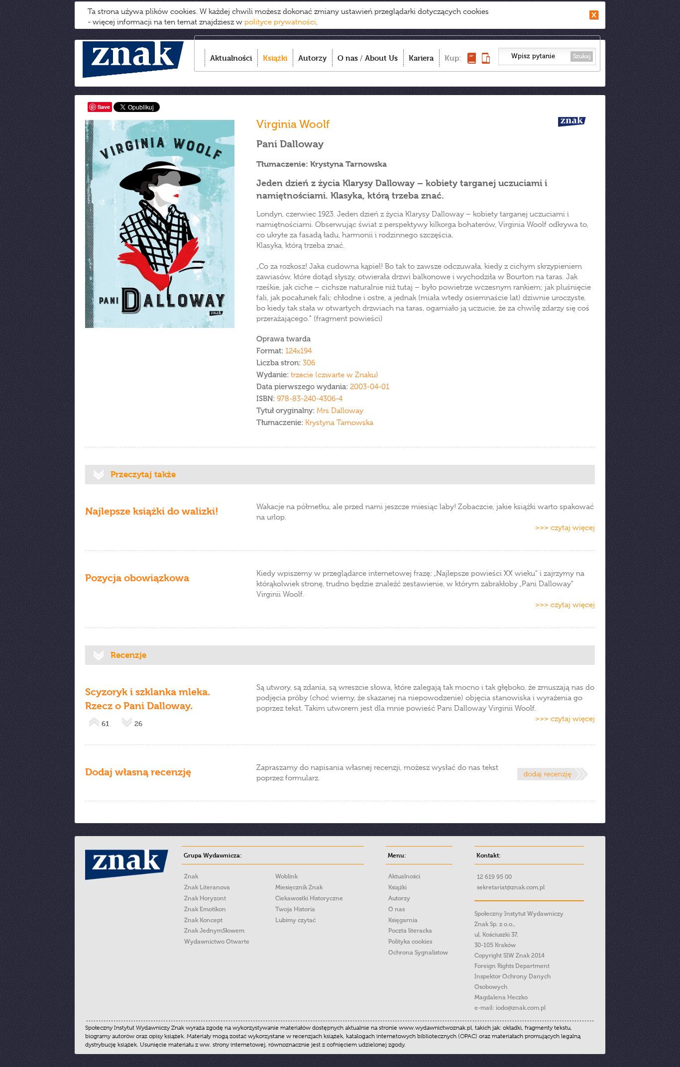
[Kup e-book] (486, 61)
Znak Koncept (203, 920)
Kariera (421, 58)
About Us (381, 58)
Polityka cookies (410, 941)
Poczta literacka (410, 930)
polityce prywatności (280, 21)
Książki (275, 58)
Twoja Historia (295, 909)
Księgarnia (403, 920)
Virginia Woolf (293, 124)
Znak (191, 876)
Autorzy (312, 58)
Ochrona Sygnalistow (418, 952)
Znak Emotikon (205, 909)
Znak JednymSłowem (214, 930)
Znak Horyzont (205, 898)
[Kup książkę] (471, 61)
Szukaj (581, 56)
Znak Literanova (207, 887)
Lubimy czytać (295, 920)
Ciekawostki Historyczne (309, 898)
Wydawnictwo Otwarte (216, 941)
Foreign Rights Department (512, 965)
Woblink (286, 876)
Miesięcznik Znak (299, 887)
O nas (348, 58)
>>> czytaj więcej (565, 527)
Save (104, 106)
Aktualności (231, 58)
